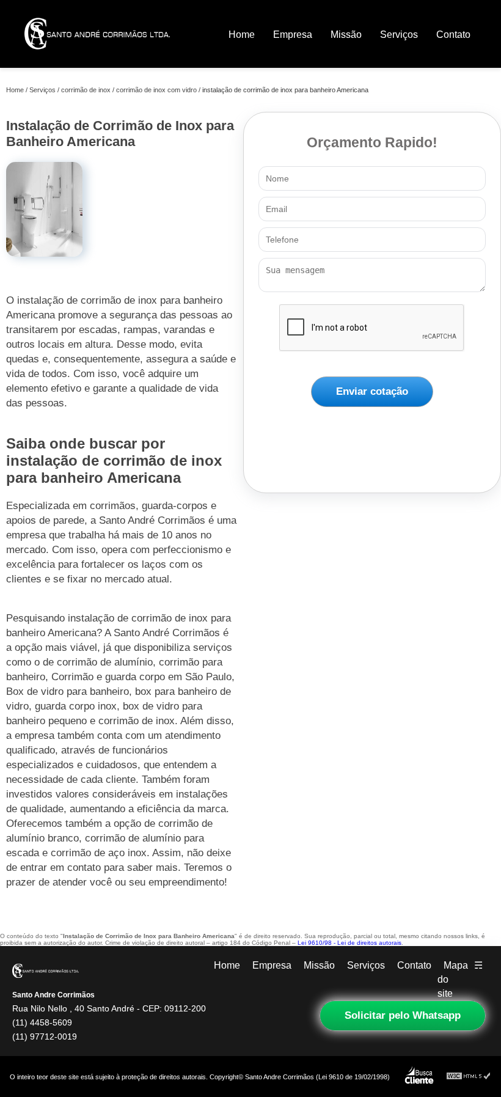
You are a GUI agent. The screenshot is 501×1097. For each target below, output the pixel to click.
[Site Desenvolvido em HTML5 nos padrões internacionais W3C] (468, 1076)
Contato (453, 34)
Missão (346, 34)
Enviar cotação (372, 391)
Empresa (292, 34)
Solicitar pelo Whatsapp (403, 1015)
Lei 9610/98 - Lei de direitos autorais (349, 942)
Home (242, 34)
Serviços (399, 34)
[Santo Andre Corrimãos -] (97, 58)
